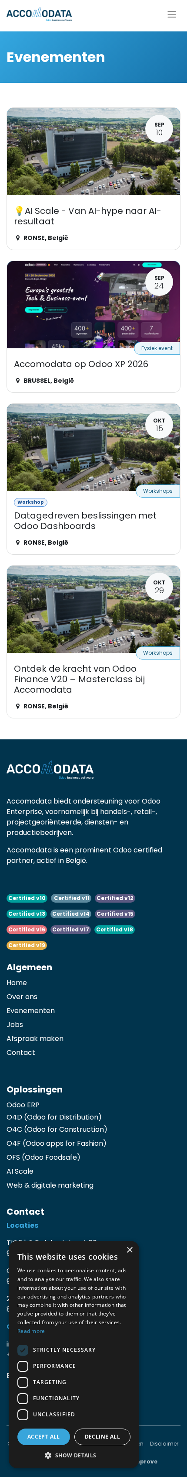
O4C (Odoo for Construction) (57, 1129)
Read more (31, 1331)
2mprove (143, 1461)
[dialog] (74, 1354)
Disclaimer (164, 1443)
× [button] (129, 1250)
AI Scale (20, 1171)
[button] (73, 1455)
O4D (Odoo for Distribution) (54, 1117)
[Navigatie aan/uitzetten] (171, 14)
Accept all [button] (43, 1436)
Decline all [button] (102, 1436)
